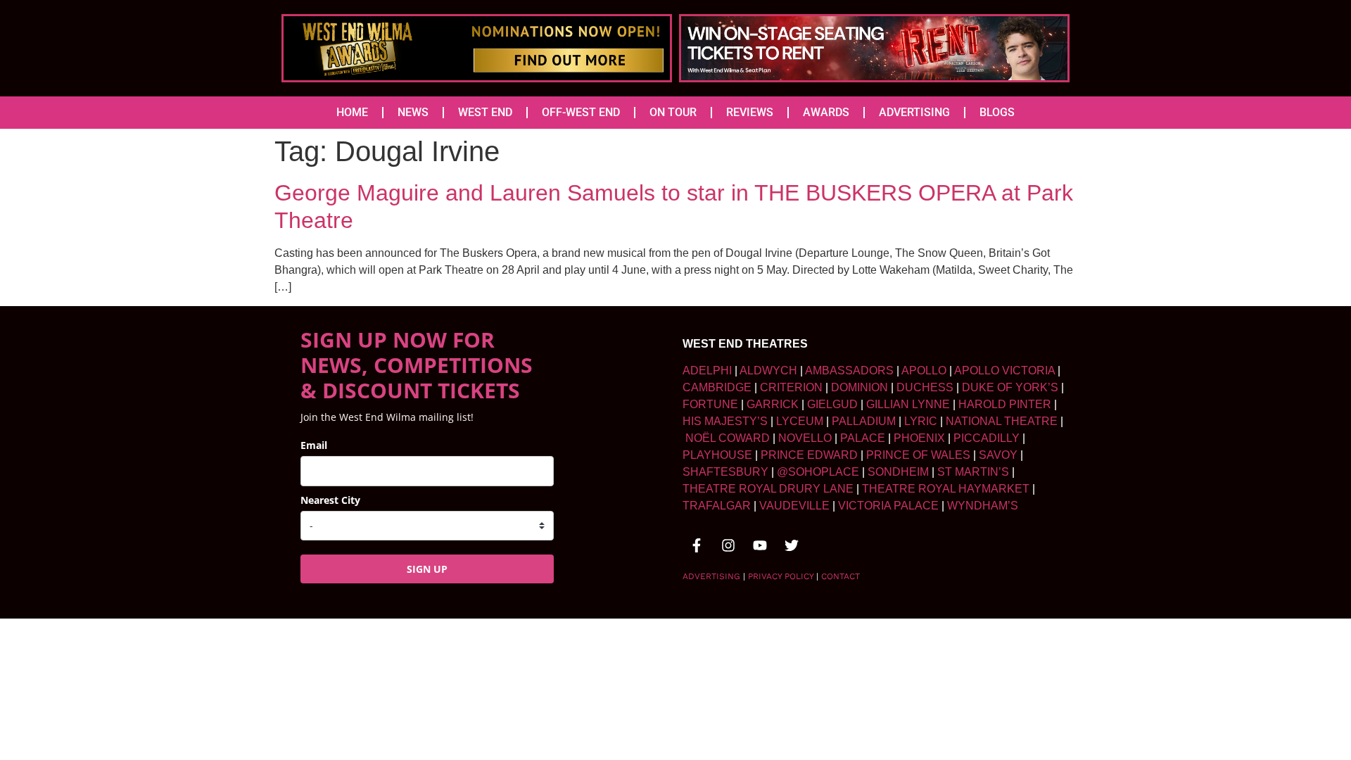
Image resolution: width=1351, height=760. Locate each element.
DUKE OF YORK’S (1010, 387)
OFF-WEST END (581, 112)
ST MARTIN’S (973, 472)
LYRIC (920, 421)
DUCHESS (924, 387)
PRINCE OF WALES (918, 455)
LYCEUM (799, 421)
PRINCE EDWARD (809, 455)
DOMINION (859, 387)
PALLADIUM (864, 421)
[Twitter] (792, 545)
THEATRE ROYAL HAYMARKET (945, 489)
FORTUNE (710, 404)
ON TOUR (673, 112)
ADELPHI (707, 370)
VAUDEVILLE (794, 506)
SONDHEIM (898, 472)
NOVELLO (805, 438)
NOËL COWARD (727, 438)
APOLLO (923, 370)
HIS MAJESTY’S (725, 421)
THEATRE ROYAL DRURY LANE (768, 489)
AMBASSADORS (849, 370)
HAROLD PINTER (1004, 404)
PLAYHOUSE (717, 455)
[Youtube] (760, 545)
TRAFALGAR (717, 506)
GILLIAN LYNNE (908, 404)
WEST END (485, 112)
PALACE (862, 438)
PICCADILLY (986, 438)
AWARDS (826, 112)
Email (313, 445)
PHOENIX (919, 438)
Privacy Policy (780, 576)
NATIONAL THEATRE (1002, 421)
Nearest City (330, 500)
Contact (840, 576)
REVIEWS (749, 112)
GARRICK (773, 404)
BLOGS (997, 112)
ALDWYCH (768, 370)
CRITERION (791, 387)
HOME (352, 112)
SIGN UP (427, 569)
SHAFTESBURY (725, 472)
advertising (711, 576)
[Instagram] (728, 545)
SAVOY (998, 455)
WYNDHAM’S (982, 506)
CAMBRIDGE (717, 387)
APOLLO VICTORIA (1004, 370)
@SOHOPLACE (818, 472)
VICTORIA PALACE (888, 506)
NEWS (413, 112)
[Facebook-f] (697, 545)
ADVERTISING (914, 112)
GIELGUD (832, 404)
